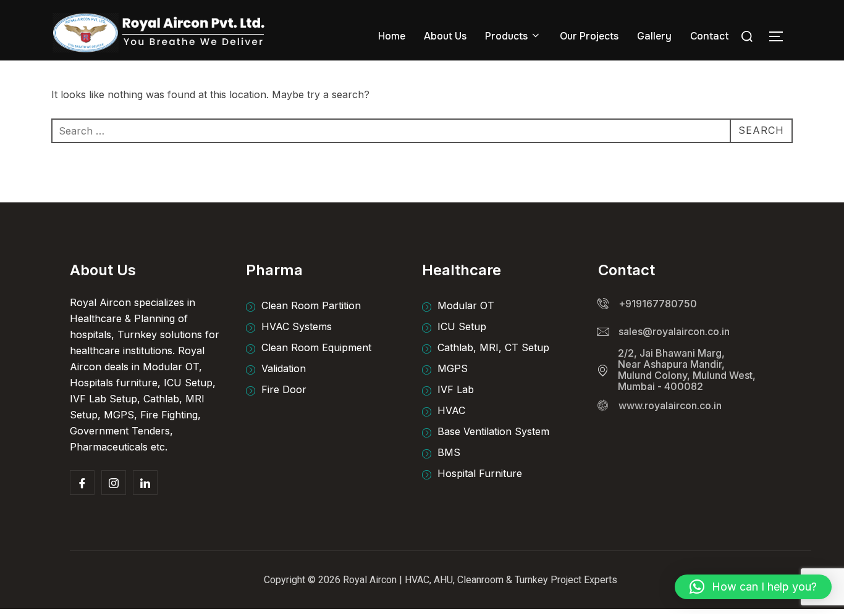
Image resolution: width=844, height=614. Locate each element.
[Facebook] (82, 482)
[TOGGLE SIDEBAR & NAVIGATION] (780, 36)
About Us (445, 36)
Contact (709, 36)
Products (506, 36)
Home (391, 36)
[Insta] (113, 482)
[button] (753, 587)
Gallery (654, 36)
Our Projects (589, 36)
